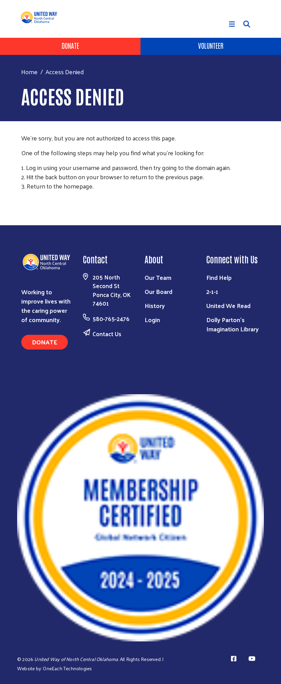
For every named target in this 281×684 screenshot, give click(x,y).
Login (152, 319)
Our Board (158, 291)
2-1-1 (212, 291)
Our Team (158, 277)
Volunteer (210, 45)
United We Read (228, 305)
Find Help (219, 277)
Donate (70, 45)
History (155, 305)
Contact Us (107, 334)
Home (29, 71)
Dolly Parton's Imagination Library (232, 324)
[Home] (42, 17)
